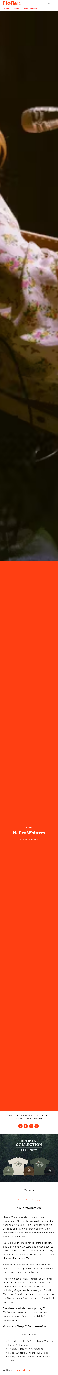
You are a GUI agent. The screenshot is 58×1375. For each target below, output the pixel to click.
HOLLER (6, 8)
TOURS (16, 8)
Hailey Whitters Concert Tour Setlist (28, 1352)
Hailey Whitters (11, 1217)
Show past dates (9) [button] (29, 1199)
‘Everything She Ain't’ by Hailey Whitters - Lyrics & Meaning (31, 1342)
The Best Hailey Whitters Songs (25, 1348)
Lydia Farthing (30, 839)
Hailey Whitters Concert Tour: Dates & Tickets (29, 1358)
